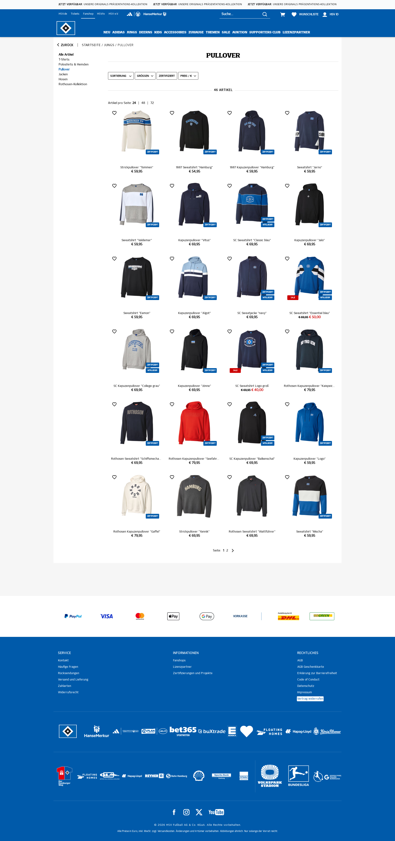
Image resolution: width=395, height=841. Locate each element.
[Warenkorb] (283, 14)
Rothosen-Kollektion (73, 84)
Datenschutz (305, 686)
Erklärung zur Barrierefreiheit (317, 673)
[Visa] (106, 616)
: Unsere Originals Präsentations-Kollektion (102, 4)
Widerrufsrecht (68, 692)
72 (152, 103)
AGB (300, 660)
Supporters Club (265, 32)
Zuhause (196, 32)
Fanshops (179, 660)
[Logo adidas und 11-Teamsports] (116, 733)
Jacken (63, 74)
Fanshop (88, 14)
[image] (136, 141)
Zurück (66, 45)
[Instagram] (186, 812)
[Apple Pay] (173, 616)
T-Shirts (64, 59)
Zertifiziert (167, 76)
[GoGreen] (322, 616)
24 (134, 103)
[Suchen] (264, 14)
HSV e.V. (113, 14)
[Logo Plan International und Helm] (146, 733)
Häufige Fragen (68, 666)
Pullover (64, 69)
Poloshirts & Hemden (73, 64)
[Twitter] (199, 812)
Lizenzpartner (296, 32)
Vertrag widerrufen (310, 698)
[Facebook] (174, 812)
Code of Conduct (308, 679)
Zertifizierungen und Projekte (193, 673)
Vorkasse (240, 616)
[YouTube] (216, 812)
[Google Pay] (206, 616)
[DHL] (288, 616)
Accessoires (175, 32)
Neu (106, 32)
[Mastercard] (140, 616)
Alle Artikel (66, 54)
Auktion (239, 32)
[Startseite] (66, 28)
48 (143, 103)
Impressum (304, 692)
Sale (226, 32)
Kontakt (63, 660)
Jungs (132, 32)
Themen (213, 32)
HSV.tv (101, 14)
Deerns (145, 32)
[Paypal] (73, 616)
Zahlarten (64, 686)
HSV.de (63, 14)
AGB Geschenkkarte (310, 666)
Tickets (75, 14)
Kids (158, 32)
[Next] (232, 550)
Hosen (63, 79)
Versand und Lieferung (73, 679)
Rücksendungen (68, 673)
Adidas (118, 32)
